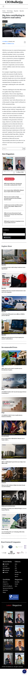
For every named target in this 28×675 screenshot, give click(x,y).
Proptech (4, 459)
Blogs (3, 389)
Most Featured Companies (11, 542)
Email (4, 232)
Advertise (5, 590)
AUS (16, 568)
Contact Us (5, 584)
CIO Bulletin (5, 41)
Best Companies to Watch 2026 (20, 631)
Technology (10, 11)
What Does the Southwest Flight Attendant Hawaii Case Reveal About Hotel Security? (12, 198)
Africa (16, 576)
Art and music (5, 436)
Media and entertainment (8, 506)
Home (4, 11)
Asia (16, 564)
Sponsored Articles (8, 588)
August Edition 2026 (8, 170)
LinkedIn (6, 564)
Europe (17, 574)
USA (16, 570)
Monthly (17, 582)
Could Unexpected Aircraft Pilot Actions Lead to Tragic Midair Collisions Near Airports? (13, 206)
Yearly (16, 584)
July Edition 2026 (8, 630)
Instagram (7, 568)
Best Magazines (8, 154)
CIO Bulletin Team (10, 43)
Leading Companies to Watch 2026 (20, 617)
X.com (5, 566)
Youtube (6, 572)
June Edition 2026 (9, 644)
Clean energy (5, 529)
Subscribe (7, 237)
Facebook (6, 570)
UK (15, 566)
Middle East (18, 572)
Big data (16, 11)
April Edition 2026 (20, 658)
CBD (3, 366)
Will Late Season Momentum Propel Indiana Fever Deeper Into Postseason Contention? (13, 215)
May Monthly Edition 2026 (20, 644)
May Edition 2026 (9, 658)
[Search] (24, 148)
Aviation (4, 482)
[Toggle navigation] (3, 6)
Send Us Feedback (7, 586)
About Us (5, 582)
